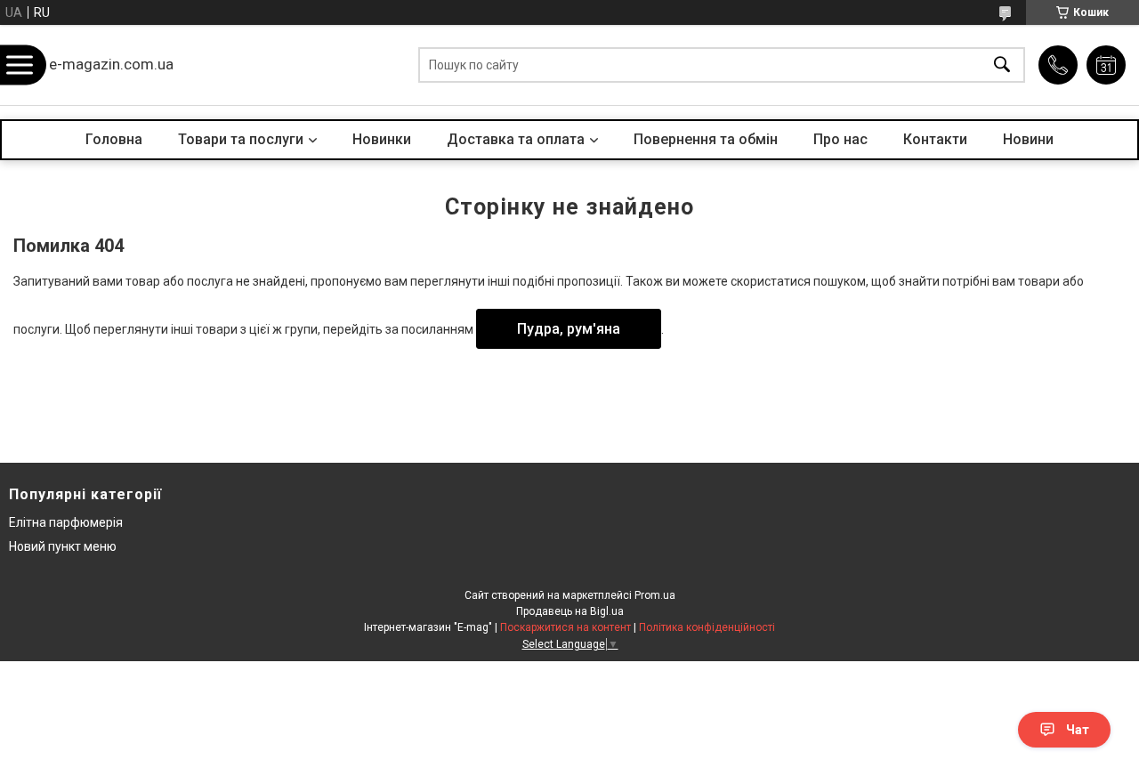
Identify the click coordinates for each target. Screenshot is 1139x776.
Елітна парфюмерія (66, 522)
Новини (1028, 139)
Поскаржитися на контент (565, 627)
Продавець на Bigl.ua (570, 611)
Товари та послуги (240, 139)
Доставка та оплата (516, 139)
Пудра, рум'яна (568, 328)
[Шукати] (1002, 65)
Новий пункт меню (63, 546)
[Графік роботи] (1106, 65)
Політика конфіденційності (707, 627)
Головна (113, 139)
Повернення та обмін (706, 139)
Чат (1077, 730)
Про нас (840, 139)
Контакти (935, 139)
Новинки (381, 139)
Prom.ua (654, 595)
